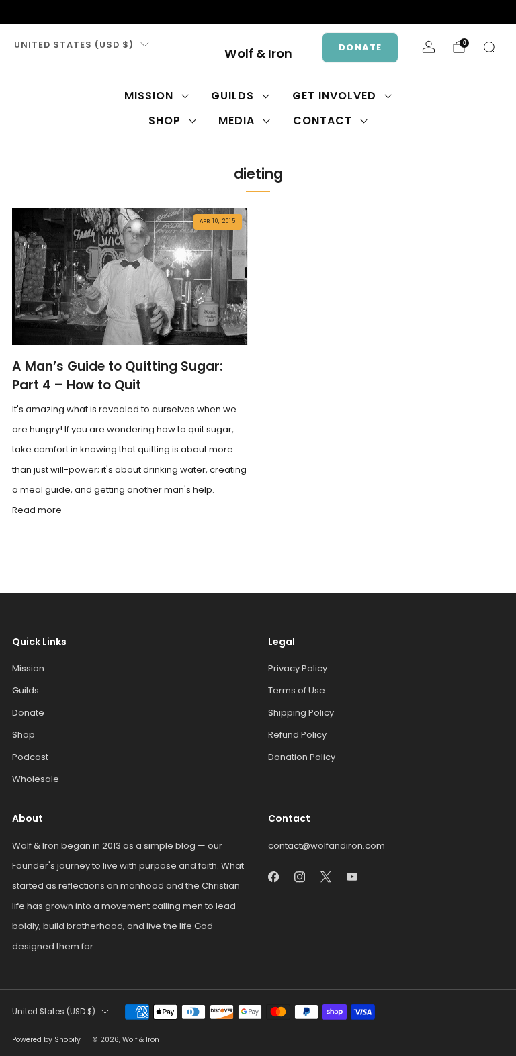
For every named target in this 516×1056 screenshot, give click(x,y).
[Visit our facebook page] (19, 12)
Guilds (232, 95)
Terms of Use (296, 690)
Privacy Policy (297, 668)
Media (236, 120)
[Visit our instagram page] (40, 12)
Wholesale (35, 779)
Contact (322, 120)
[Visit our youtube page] (83, 12)
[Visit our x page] (62, 12)
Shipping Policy (301, 712)
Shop (164, 120)
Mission (148, 95)
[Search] (489, 47)
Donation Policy (301, 757)
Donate (360, 47)
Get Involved (334, 95)
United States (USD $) (74, 44)
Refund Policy (297, 734)
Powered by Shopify (46, 1040)
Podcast (30, 757)
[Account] (428, 47)
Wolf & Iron (258, 54)
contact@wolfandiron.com (326, 845)
